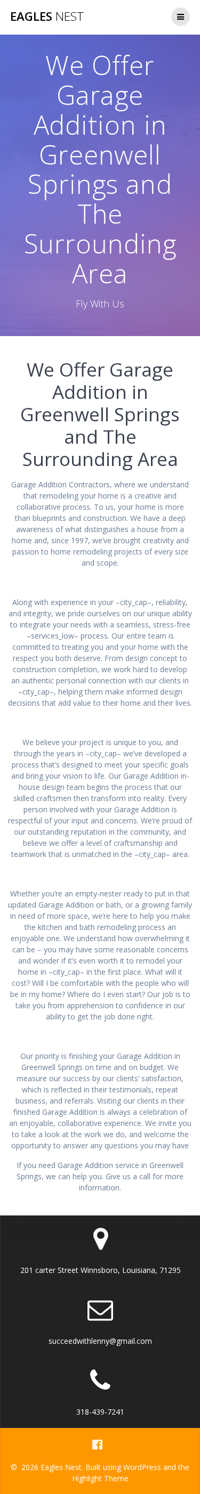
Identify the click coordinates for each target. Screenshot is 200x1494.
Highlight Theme (100, 1478)
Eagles (47, 16)
